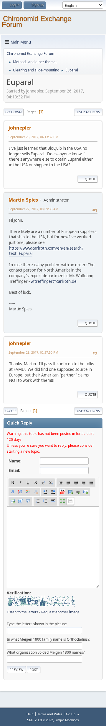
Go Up (10, 411)
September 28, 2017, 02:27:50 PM (33, 352)
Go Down (13, 112)
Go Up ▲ (73, 714)
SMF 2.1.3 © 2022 (40, 720)
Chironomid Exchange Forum (36, 21)
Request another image (60, 612)
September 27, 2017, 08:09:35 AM (33, 209)
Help (30, 714)
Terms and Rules (49, 714)
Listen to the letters (22, 612)
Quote (90, 179)
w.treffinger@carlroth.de (54, 281)
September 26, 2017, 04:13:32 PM (33, 137)
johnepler (20, 128)
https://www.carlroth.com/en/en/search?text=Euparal (46, 250)
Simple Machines (67, 720)
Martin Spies (23, 200)
